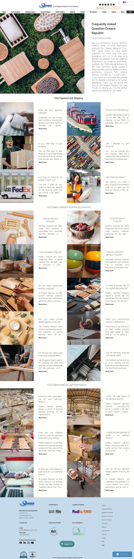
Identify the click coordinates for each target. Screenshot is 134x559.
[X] (105, 4)
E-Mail (21, 528)
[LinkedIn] (103, 4)
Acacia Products (107, 509)
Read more (43, 129)
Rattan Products (107, 520)
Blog (103, 541)
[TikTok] (114, 4)
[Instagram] (108, 4)
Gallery (104, 538)
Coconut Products (107, 516)
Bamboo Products (107, 512)
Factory (104, 527)
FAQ (103, 545)
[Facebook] (100, 4)
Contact (104, 534)
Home (103, 505)
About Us (104, 523)
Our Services (105, 531)
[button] (72, 12)
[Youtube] (111, 4)
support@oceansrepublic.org (28, 530)
